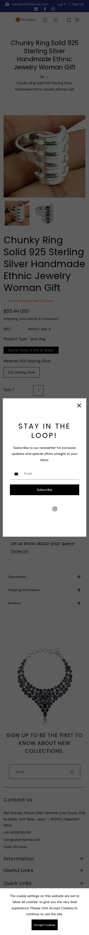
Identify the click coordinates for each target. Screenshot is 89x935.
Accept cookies (44, 925)
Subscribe (44, 490)
